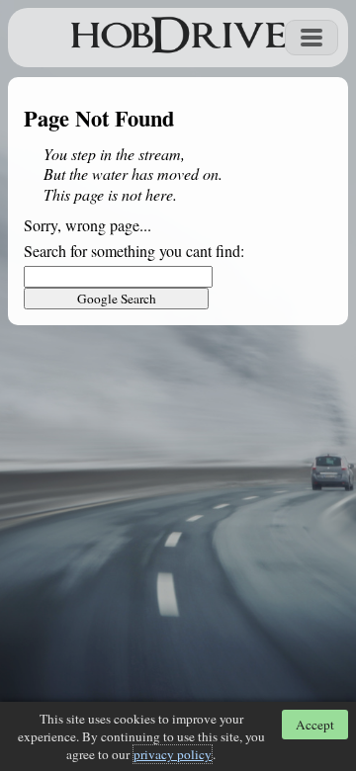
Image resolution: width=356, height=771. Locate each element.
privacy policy (173, 754)
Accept (315, 724)
